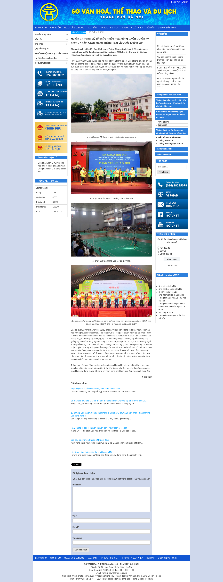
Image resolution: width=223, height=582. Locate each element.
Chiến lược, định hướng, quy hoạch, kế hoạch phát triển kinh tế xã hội (170, 115)
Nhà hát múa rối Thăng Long (171, 295)
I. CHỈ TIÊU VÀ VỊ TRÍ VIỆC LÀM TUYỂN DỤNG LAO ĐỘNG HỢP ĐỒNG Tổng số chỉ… (171, 64)
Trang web (77, 538)
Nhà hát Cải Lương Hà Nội (170, 289)
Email (75, 527)
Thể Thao (39, 44)
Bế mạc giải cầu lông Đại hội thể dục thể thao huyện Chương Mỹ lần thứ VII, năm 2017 (109, 401)
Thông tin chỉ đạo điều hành (168, 95)
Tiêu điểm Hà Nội (42, 63)
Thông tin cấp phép (132, 28)
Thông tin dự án (165, 140)
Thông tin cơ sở (163, 154)
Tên (74, 516)
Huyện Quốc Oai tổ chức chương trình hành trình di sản (95, 389)
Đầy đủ (163, 251)
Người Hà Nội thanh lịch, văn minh (50, 53)
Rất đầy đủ (165, 248)
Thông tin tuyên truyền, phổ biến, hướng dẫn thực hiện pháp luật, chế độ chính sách (171, 103)
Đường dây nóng (167, 28)
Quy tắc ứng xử (42, 49)
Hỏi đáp (150, 28)
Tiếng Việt (175, 2)
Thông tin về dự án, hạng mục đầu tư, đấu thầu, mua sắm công (171, 131)
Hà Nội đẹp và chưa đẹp (46, 58)
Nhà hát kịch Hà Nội (167, 286)
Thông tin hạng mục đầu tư (170, 143)
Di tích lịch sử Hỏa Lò (168, 292)
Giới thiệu (55, 28)
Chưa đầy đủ (166, 254)
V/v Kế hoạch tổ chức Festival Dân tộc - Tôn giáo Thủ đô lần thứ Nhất (170, 53)
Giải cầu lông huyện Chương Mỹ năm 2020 (90, 440)
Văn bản (92, 28)
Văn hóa (38, 39)
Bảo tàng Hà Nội (166, 312)
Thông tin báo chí (164, 149)
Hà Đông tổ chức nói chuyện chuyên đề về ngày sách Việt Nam (99, 428)
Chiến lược (163, 122)
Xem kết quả (171, 266)
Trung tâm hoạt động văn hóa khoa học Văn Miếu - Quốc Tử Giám (172, 307)
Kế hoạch (162, 125)
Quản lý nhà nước (74, 28)
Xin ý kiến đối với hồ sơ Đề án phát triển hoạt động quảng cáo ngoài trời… (171, 42)
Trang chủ (41, 28)
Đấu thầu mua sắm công (169, 137)
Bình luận (77, 485)
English (185, 2)
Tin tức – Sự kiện (109, 28)
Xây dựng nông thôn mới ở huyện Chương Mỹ (91, 452)
